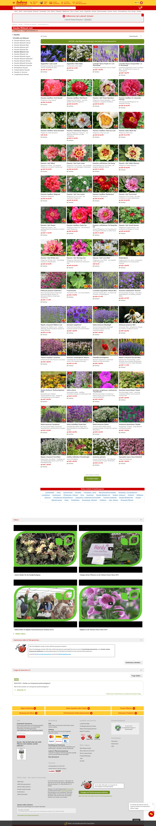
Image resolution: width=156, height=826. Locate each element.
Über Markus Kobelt (85, 748)
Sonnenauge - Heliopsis (89, 500)
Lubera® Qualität (85, 723)
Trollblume (102, 500)
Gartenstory (70, 789)
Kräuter (77, 11)
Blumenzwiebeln (102, 11)
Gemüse (110, 11)
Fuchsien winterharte (110, 497)
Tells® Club (20, 781)
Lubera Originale (27, 11)
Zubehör (139, 11)
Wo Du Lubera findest (86, 753)
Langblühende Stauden (21, 74)
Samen (115, 11)
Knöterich (131, 495)
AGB (112, 746)
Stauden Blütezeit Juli (21, 54)
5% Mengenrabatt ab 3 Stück (88, 726)
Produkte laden (92, 479)
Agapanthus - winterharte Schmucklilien (88, 497)
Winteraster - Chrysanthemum (127, 492)
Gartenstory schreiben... (133, 662)
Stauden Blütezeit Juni (43, 24)
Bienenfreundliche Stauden (107, 492)
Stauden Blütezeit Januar (22, 40)
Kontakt (82, 761)
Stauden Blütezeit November (23, 63)
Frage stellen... (136, 676)
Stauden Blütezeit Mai (21, 49)
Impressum (114, 741)
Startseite (14, 24)
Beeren (53, 11)
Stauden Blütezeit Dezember (23, 65)
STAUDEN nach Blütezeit (30, 24)
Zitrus (72, 11)
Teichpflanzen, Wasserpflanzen (63, 497)
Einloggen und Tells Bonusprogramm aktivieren (94, 792)
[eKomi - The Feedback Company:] (118, 727)
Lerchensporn (56, 495)
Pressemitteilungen (85, 756)
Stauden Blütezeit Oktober (22, 61)
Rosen (81, 11)
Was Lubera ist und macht (87, 750)
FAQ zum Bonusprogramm (43, 654)
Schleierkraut (75, 500)
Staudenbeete (49, 492)
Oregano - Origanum (119, 495)
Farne (82, 495)
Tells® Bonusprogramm (24, 784)
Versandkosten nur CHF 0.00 (56, 766)
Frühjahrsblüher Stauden (22, 70)
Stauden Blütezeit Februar (22, 43)
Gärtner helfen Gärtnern (24, 786)
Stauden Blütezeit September (23, 58)
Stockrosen (90, 495)
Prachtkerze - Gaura (90, 492)
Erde (129, 11)
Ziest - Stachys (113, 500)
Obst (48, 11)
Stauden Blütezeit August (22, 56)
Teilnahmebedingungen (64, 654)
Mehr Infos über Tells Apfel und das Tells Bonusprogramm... (96, 796)
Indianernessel (67, 492)
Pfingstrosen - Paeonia (70, 495)
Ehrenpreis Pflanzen (127, 500)
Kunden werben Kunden (24, 789)
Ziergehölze (87, 11)
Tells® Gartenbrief (22, 794)
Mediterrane (66, 11)
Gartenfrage (64, 790)
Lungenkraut (46, 495)
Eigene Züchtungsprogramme (88, 728)
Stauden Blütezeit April (21, 47)
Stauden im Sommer (20, 72)
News (16, 11)
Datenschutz (114, 743)
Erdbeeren (59, 11)
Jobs (81, 758)
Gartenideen (42, 11)
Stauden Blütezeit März (21, 45)
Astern (59, 492)
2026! (20, 11)
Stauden (94, 11)
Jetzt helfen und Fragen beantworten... (28, 815)
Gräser (66, 500)
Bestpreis (35, 11)
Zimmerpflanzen (122, 11)
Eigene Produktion (85, 731)
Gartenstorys (21, 792)
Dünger (134, 11)
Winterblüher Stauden (21, 68)
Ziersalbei (78, 492)
